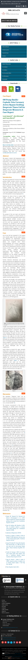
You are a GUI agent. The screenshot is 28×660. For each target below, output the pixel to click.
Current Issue (5, 53)
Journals (4, 606)
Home (3, 600)
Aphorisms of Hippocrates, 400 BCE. (13, 532)
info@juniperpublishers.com (9, 637)
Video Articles (5, 609)
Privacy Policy (23, 658)
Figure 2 (16, 360)
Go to (23, 96)
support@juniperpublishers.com (10, 627)
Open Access (5, 605)
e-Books (4, 608)
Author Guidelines (6, 603)
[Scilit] (8, 579)
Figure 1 (5, 337)
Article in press (5, 49)
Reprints (4, 611)
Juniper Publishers (7, 1)
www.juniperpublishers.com (9, 639)
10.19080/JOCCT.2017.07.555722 (10, 152)
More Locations (5, 612)
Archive (4, 56)
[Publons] (20, 579)
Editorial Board (5, 46)
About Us (4, 601)
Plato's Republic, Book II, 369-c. (12, 567)
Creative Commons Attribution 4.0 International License (15, 654)
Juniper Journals (16, 1)
